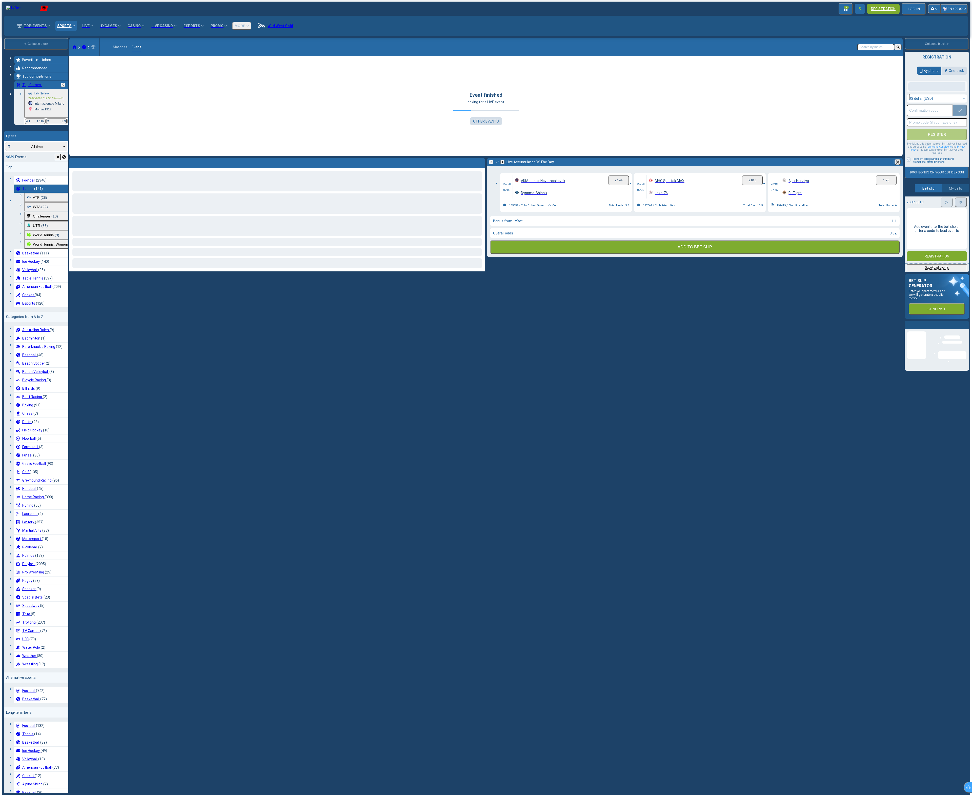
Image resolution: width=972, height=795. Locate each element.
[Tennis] (84, 47)
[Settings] (934, 9)
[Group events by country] (64, 157)
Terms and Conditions (939, 187)
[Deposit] (860, 9)
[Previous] (63, 85)
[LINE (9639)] (74, 47)
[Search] (898, 47)
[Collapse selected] (58, 157)
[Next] (87, 162)
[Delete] (480, 162)
